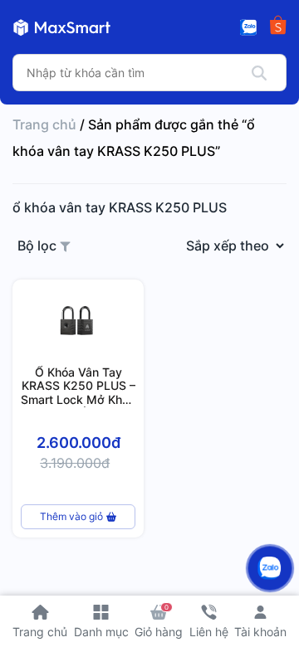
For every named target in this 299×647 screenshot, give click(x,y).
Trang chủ (44, 124)
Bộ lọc (38, 245)
